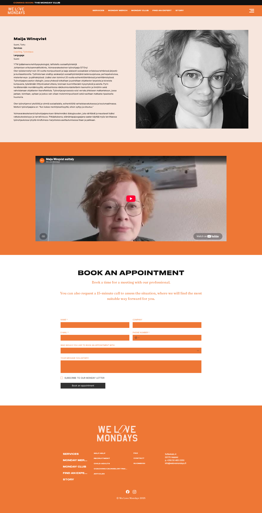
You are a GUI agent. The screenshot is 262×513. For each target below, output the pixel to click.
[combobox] (131, 350)
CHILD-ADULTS (102, 463)
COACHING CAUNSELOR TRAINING (111, 469)
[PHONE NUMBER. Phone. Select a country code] (137, 337)
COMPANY (137, 319)
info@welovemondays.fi (175, 463)
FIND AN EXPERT (75, 472)
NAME (64, 319)
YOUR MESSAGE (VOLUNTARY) (75, 358)
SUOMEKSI (139, 463)
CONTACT (138, 458)
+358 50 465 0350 (175, 460)
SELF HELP (99, 453)
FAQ (135, 453)
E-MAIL (65, 332)
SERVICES (71, 453)
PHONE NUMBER (141, 332)
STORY (68, 479)
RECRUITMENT (102, 458)
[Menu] (251, 10)
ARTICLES (99, 474)
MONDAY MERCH (75, 460)
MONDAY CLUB (74, 466)
